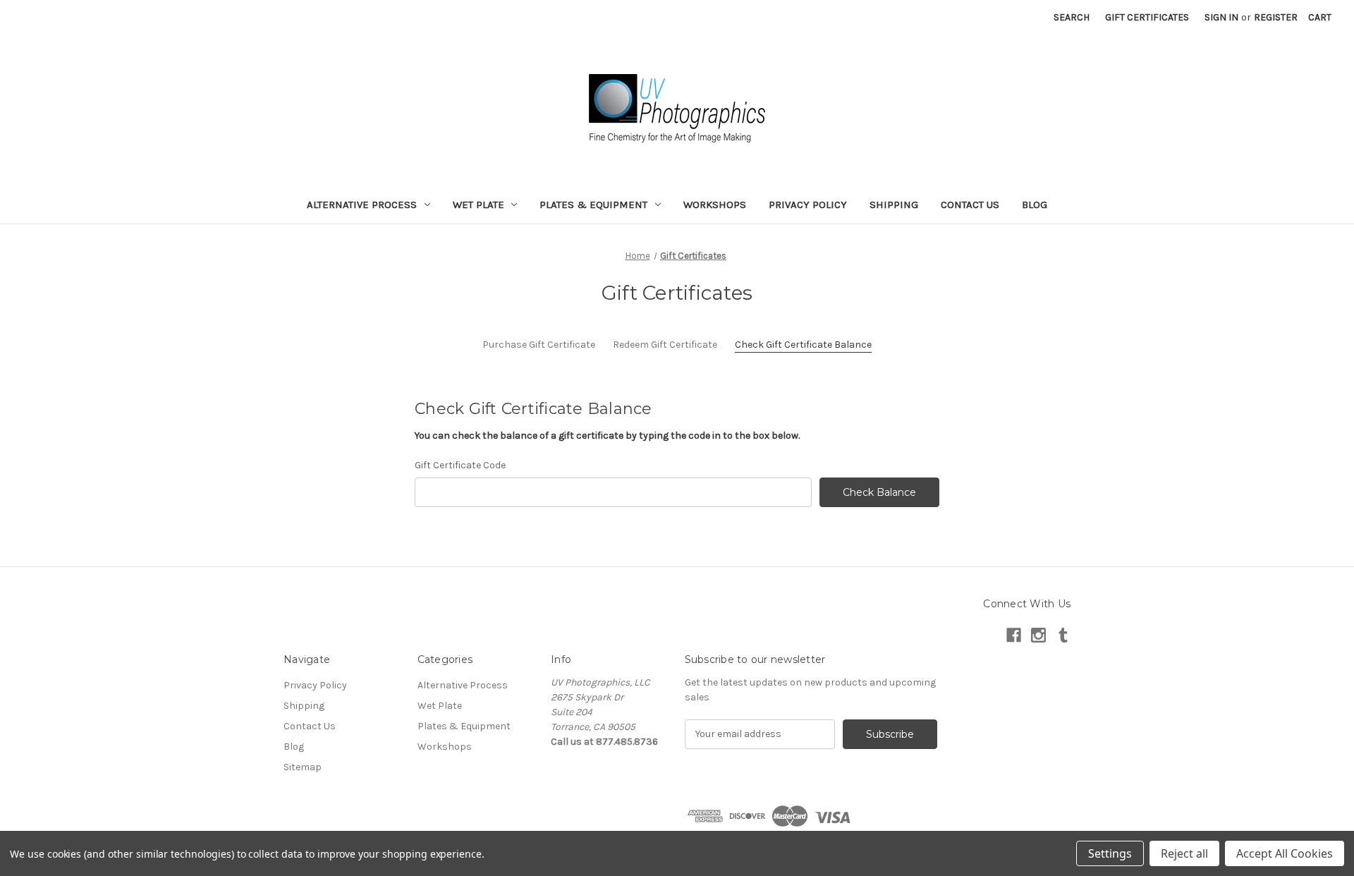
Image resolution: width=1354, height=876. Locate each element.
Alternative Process (362, 204)
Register (1276, 17)
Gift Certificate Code (460, 465)
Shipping (894, 204)
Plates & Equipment (593, 204)
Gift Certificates (1147, 17)
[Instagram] (1038, 635)
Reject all (1184, 853)
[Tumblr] (1063, 635)
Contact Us (970, 204)
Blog (1034, 204)
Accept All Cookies (1284, 853)
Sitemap (302, 767)
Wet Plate (478, 204)
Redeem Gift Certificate (665, 345)
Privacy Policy (808, 204)
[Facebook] (1013, 635)
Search (1072, 17)
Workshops (714, 204)
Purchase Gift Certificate (538, 345)
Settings (1110, 853)
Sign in (1221, 17)
